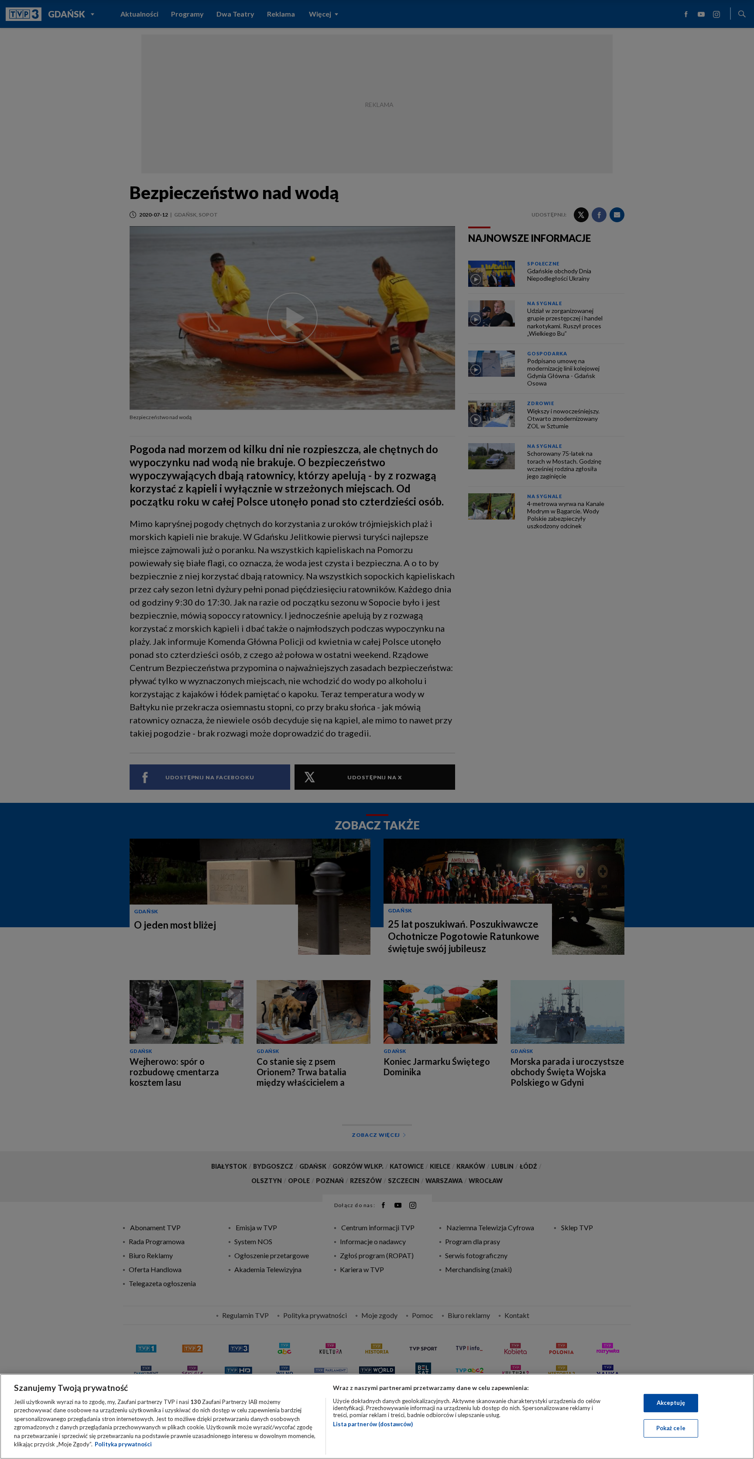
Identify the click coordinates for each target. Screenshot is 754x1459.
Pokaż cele (670, 1428)
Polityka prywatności (123, 1444)
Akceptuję (671, 1402)
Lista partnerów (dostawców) (373, 1424)
